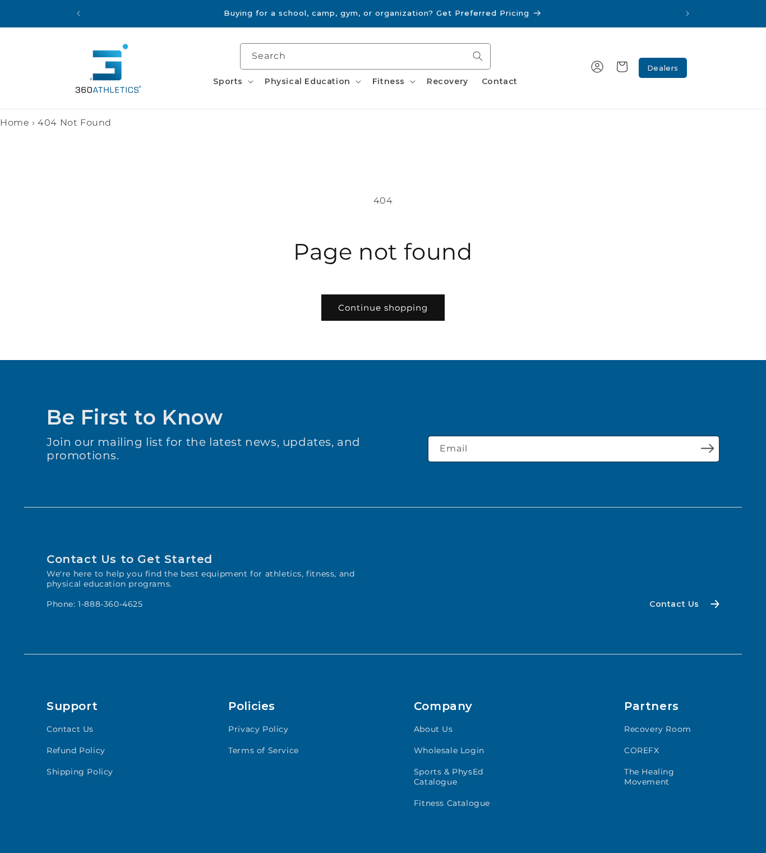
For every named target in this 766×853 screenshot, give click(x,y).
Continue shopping (383, 307)
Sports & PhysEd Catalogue (448, 777)
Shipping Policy (80, 772)
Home (14, 122)
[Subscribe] (707, 448)
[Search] (477, 56)
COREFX (641, 750)
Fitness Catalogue (452, 803)
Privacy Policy (258, 729)
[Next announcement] (687, 13)
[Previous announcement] (78, 13)
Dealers (663, 67)
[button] (232, 81)
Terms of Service (263, 750)
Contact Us (70, 729)
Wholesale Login (449, 750)
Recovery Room (657, 729)
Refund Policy (76, 750)
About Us (433, 729)
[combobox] (365, 56)
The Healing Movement (649, 777)
